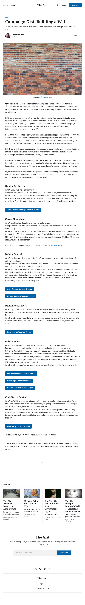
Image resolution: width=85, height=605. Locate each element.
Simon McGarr (18, 35)
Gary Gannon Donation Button (19, 289)
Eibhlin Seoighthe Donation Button (21, 373)
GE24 (7, 17)
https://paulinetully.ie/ (53, 246)
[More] (19, 5)
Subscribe (75, 5)
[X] (36, 569)
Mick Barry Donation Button (18, 426)
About (13, 5)
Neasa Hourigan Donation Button (20, 296)
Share (75, 36)
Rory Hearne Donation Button (19, 332)
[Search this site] (58, 5)
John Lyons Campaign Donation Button (23, 210)
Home (5, 5)
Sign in (64, 5)
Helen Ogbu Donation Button (19, 381)
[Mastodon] (45, 569)
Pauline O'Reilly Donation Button (20, 388)
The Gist (42, 5)
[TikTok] (49, 569)
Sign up (42, 584)
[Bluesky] (40, 569)
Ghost (47, 588)
